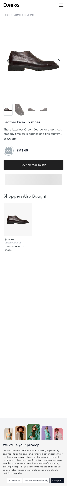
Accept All (57, 480)
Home (7, 15)
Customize (14, 480)
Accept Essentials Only (36, 480)
